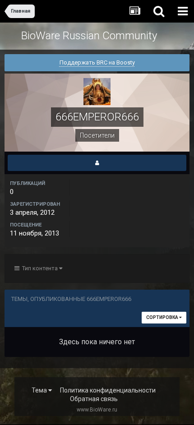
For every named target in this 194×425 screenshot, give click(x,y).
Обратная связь (94, 398)
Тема (40, 390)
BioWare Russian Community (89, 35)
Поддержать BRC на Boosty (97, 62)
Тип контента (39, 268)
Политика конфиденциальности (108, 390)
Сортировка (162, 317)
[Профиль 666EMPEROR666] (97, 163)
